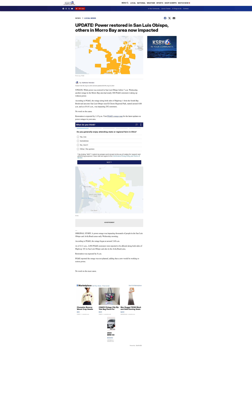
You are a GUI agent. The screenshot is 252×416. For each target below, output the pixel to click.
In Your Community (153, 9)
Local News (90, 18)
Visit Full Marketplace (135, 285)
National (141, 3)
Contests (186, 9)
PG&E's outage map (115, 116)
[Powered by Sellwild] (139, 345)
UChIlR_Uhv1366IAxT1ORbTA (72, 8)
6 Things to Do (176, 9)
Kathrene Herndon (88, 83)
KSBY (69, 8)
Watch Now (183, 3)
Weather (151, 3)
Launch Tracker (166, 9)
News (78, 18)
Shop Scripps (171, 3)
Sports (159, 3)
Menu (124, 3)
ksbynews (64, 8)
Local (133, 3)
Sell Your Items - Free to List (100, 285)
